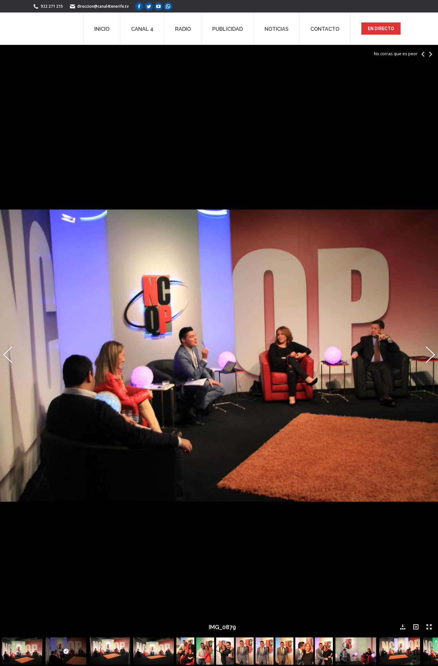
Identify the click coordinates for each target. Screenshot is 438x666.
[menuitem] (101, 29)
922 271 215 (52, 6)
